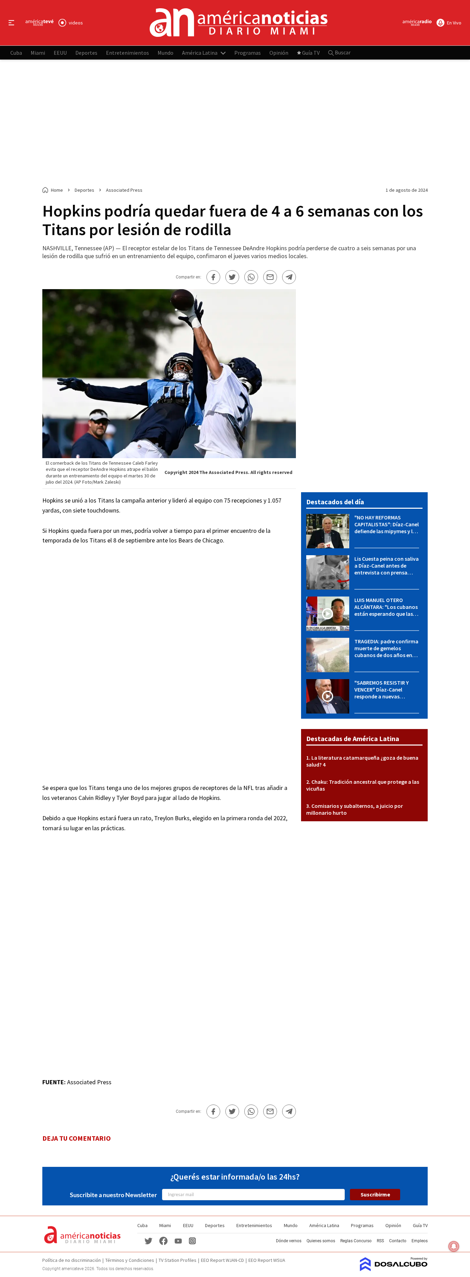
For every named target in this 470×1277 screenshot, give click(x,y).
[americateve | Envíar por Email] (270, 277)
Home (57, 190)
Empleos (420, 1240)
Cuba (16, 52)
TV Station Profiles (177, 1260)
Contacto (397, 1240)
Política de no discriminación (71, 1260)
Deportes (86, 52)
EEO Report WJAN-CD (222, 1260)
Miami (38, 52)
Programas (247, 52)
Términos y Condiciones (129, 1260)
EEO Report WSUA (266, 1260)
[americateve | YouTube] (178, 1240)
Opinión (278, 52)
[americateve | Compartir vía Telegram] (289, 277)
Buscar (342, 52)
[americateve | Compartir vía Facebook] (213, 277)
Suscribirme (375, 1194)
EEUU (60, 52)
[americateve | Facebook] (163, 1240)
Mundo (165, 52)
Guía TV (311, 52)
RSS (380, 1240)
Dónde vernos (288, 1240)
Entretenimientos (127, 52)
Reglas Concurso (356, 1240)
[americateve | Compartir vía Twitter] (232, 277)
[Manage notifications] (453, 1246)
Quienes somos (321, 1240)
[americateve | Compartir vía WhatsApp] (251, 277)
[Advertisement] (235, 123)
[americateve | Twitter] (148, 1240)
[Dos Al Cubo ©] (394, 1269)
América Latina (199, 52)
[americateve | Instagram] (192, 1240)
